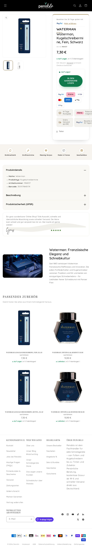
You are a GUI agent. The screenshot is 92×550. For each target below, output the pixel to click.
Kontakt (9, 446)
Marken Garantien (14, 497)
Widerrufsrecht (13, 491)
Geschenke (51, 468)
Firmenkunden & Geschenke (13, 472)
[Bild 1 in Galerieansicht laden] (8, 65)
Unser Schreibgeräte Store (32, 463)
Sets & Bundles (52, 462)
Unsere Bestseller (54, 446)
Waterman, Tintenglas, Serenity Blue (67, 352)
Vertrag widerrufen (14, 502)
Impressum (26, 544)
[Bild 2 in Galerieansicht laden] (19, 65)
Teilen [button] (61, 131)
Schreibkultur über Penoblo (34, 482)
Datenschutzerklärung (47, 544)
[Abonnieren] (31, 519)
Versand (70, 63)
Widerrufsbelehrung (64, 544)
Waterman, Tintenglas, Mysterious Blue (68, 412)
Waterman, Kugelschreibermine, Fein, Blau (24, 352)
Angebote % (51, 457)
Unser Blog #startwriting (32, 452)
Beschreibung (13, 195)
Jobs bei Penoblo (13, 457)
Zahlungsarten (12, 486)
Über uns (30, 446)
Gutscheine (51, 474)
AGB (34, 544)
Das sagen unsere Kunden (34, 473)
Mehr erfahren (70, 23)
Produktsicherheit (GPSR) (19, 204)
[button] (5, 5)
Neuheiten (50, 451)
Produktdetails (14, 170)
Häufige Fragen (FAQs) (13, 464)
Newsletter (11, 451)
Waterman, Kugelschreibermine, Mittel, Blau (24, 412)
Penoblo (16, 544)
